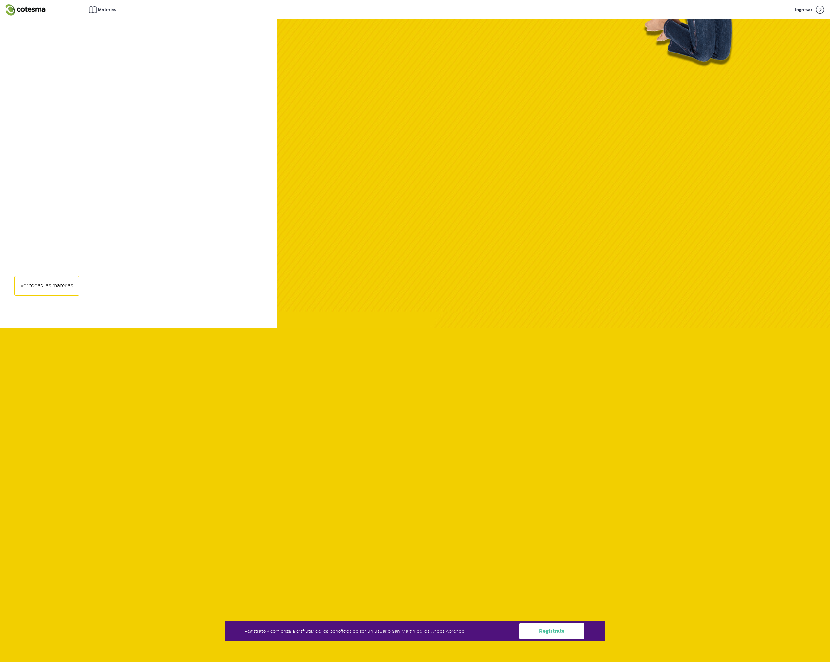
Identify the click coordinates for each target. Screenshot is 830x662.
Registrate (551, 631)
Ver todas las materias (46, 286)
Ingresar (804, 9)
